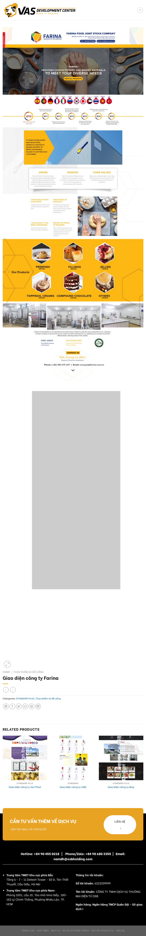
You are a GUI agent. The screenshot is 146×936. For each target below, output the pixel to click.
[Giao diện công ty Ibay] (121, 758)
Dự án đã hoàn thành (76, 930)
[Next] (143, 767)
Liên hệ (120, 930)
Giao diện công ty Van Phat (25, 787)
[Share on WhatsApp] (6, 706)
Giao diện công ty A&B (73, 787)
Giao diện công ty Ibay (121, 787)
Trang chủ (28, 930)
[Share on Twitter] (19, 706)
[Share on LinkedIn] (38, 706)
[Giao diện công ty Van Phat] (25, 758)
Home (6, 672)
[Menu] (140, 10)
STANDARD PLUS (25, 698)
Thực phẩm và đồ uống (28, 672)
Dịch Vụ (55, 930)
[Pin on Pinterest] (32, 706)
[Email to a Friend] (25, 706)
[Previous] (3, 767)
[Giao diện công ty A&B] (73, 758)
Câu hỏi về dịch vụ (102, 930)
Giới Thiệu (43, 930)
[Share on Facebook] (12, 706)
